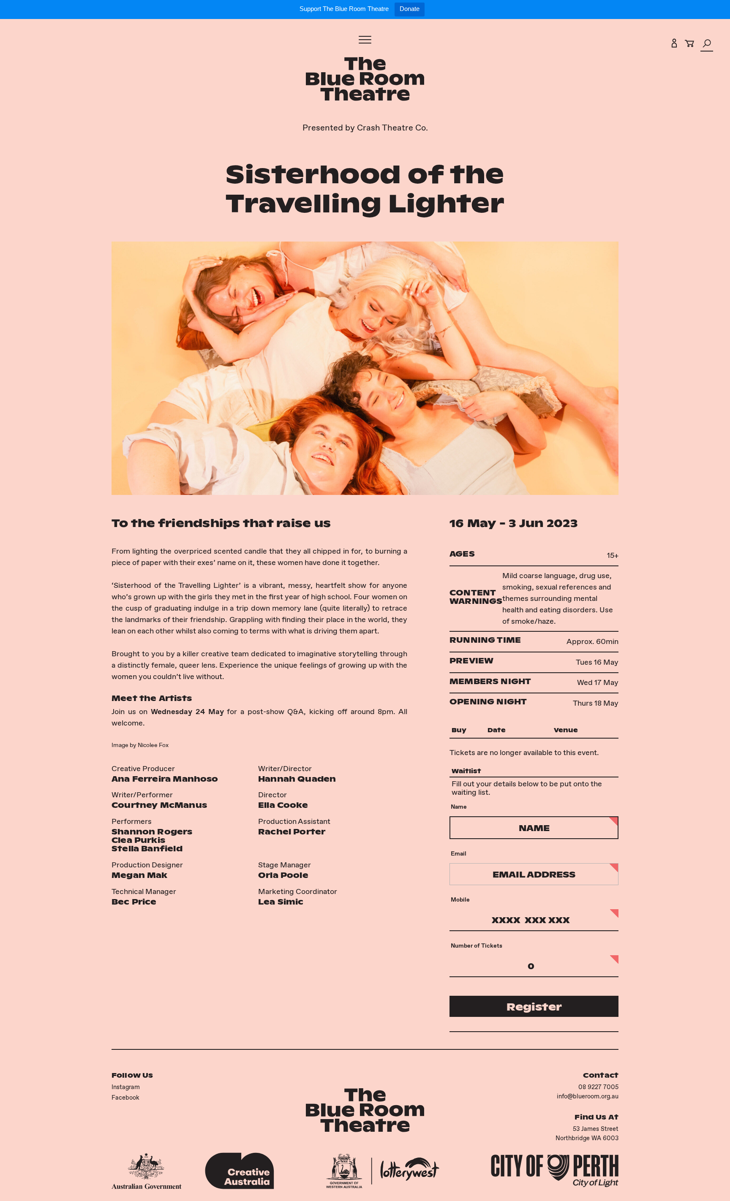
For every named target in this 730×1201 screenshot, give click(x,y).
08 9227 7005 (598, 1087)
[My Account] (674, 44)
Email (458, 853)
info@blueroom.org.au (587, 1096)
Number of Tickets (476, 945)
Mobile (460, 899)
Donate (409, 8)
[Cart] (689, 44)
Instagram (126, 1087)
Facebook (125, 1097)
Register (534, 1006)
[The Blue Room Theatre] (365, 80)
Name (459, 806)
